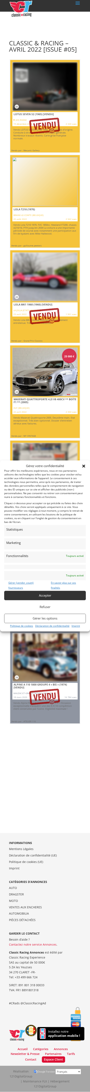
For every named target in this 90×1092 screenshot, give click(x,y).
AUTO (13, 888)
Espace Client (53, 1059)
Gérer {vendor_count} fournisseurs (21, 585)
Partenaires (53, 1054)
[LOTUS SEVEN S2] (45, 106)
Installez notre (64, 1033)
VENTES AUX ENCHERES (25, 907)
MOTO (13, 901)
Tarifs (71, 1054)
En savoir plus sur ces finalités (63, 585)
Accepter (45, 595)
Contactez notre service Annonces (33, 944)
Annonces (61, 1049)
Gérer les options (45, 618)
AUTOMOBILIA (19, 913)
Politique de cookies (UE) (26, 862)
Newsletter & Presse (25, 1054)
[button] (84, 466)
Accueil (23, 1049)
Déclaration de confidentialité (52, 626)
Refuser (45, 607)
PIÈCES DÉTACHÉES (22, 920)
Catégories (40, 1049)
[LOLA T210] (45, 201)
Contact (30, 1059)
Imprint (76, 626)
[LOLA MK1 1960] (45, 296)
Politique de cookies (21, 626)
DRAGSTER (16, 894)
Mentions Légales (21, 849)
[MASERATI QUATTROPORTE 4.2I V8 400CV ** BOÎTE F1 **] (45, 391)
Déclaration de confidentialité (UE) (33, 855)
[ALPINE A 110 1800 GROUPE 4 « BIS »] (45, 677)
